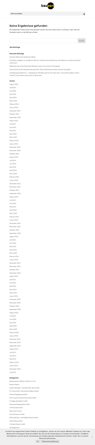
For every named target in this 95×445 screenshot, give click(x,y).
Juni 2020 (13, 319)
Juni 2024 (13, 164)
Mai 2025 (13, 131)
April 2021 (13, 289)
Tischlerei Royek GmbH (17, 424)
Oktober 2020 (14, 306)
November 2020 (15, 303)
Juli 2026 (13, 87)
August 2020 (14, 313)
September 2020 (15, 309)
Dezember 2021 (15, 263)
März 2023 (13, 213)
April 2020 (13, 326)
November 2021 (15, 266)
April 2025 (13, 134)
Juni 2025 (13, 127)
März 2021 (13, 293)
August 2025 (14, 121)
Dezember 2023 (15, 184)
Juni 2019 (13, 356)
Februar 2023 (14, 217)
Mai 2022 (13, 246)
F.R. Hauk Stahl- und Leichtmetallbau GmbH (24, 391)
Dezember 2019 (15, 339)
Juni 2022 (13, 243)
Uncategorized (14, 427)
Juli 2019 (13, 352)
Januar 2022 (14, 260)
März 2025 (13, 137)
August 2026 (14, 84)
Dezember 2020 (15, 299)
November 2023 (15, 187)
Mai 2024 (13, 167)
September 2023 (15, 193)
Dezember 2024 (15, 147)
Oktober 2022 (14, 230)
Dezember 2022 (15, 223)
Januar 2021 (14, 296)
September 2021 (15, 273)
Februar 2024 (14, 177)
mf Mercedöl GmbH (16, 408)
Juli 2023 (13, 200)
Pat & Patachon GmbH (17, 414)
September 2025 (15, 117)
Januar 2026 (14, 107)
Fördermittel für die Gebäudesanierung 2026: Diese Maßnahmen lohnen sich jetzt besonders (40, 69)
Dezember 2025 (15, 111)
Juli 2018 (13, 372)
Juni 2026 (13, 91)
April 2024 (13, 170)
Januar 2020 (14, 336)
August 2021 (14, 276)
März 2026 (13, 101)
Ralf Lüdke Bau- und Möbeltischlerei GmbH (24, 417)
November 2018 (15, 369)
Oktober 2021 (14, 270)
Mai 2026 (13, 94)
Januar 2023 (14, 220)
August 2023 (14, 197)
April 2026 (13, 97)
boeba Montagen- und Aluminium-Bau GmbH (24, 388)
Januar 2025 (14, 144)
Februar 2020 (14, 332)
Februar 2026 (14, 104)
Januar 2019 (14, 366)
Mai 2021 (13, 286)
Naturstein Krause (16, 411)
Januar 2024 (14, 180)
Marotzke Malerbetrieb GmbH (20, 404)
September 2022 (15, 233)
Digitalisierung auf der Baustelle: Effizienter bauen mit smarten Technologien (35, 66)
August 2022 (14, 236)
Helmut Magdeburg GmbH (18, 394)
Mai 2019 (13, 359)
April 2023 (13, 210)
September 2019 (15, 346)
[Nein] (92, 437)
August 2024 (14, 157)
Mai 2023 (13, 207)
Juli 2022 (13, 240)
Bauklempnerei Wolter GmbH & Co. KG (23, 381)
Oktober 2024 (14, 154)
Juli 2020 (13, 316)
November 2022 (15, 226)
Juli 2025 (13, 124)
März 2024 (13, 174)
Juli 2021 (13, 279)
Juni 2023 (13, 203)
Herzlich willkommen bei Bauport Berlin (22, 57)
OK (38, 441)
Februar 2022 (14, 256)
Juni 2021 (13, 283)
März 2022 (13, 253)
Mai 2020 (13, 323)
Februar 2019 (14, 362)
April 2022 (13, 250)
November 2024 (15, 150)
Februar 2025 (14, 140)
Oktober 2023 (14, 190)
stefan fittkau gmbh (16, 421)
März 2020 (13, 329)
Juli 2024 (13, 160)
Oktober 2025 (14, 114)
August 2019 (14, 349)
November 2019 (15, 342)
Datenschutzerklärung (50, 441)
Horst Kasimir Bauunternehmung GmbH (23, 398)
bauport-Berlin (14, 384)
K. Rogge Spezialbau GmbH (19, 401)
